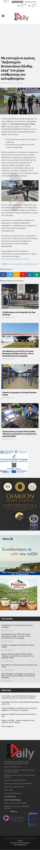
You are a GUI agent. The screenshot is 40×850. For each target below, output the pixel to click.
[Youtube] (20, 2)
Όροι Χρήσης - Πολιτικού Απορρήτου (20, 843)
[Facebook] (13, 2)
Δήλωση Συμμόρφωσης (20, 845)
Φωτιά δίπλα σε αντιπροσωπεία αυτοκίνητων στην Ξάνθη (19, 666)
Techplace (20, 841)
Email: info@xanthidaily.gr (12, 800)
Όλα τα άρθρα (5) (7, 726)
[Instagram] (17, 2)
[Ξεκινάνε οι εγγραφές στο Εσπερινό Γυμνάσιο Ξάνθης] (20, 377)
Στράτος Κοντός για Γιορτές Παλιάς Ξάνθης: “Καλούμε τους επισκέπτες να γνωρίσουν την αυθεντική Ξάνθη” (19, 434)
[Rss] (22, 2)
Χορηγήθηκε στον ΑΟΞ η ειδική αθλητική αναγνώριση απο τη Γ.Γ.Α (20, 703)
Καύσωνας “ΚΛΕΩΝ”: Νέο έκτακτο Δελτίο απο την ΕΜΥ (18, 715)
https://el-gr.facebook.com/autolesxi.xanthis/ (22, 264)
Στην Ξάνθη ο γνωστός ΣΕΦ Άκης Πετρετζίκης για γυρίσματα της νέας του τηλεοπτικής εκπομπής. (19, 697)
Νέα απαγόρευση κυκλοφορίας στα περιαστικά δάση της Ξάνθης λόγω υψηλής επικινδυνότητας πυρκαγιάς (18, 676)
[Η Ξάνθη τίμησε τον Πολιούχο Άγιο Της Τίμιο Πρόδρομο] (20, 297)
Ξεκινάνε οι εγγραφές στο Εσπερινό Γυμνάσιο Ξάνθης (17, 646)
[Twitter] (15, 2)
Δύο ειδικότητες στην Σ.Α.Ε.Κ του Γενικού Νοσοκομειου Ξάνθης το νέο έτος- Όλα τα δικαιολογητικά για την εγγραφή (18, 353)
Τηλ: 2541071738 (10, 796)
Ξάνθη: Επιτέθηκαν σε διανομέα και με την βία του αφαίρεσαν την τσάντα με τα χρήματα (19, 709)
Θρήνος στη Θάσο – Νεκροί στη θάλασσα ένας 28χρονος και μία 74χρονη (18, 721)
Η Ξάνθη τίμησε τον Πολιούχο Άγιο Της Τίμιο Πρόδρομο (17, 626)
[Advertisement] (20, 37)
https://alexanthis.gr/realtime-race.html (15, 259)
